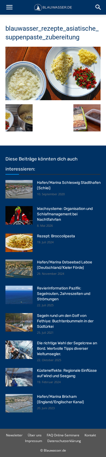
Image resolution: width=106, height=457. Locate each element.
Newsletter (14, 435)
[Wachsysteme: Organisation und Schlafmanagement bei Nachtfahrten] (19, 215)
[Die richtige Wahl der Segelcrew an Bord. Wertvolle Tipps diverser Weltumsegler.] (19, 350)
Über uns (35, 435)
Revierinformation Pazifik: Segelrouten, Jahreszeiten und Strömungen (63, 293)
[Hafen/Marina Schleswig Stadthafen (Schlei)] (19, 189)
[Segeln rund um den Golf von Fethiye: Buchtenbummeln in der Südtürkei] (19, 322)
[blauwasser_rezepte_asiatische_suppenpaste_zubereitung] (53, 98)
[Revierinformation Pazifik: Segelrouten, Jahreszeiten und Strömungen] (19, 295)
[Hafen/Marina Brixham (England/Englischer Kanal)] (19, 403)
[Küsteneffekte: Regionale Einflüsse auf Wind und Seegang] (19, 377)
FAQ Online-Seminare (63, 435)
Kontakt (90, 435)
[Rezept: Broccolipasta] (19, 243)
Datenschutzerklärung (64, 441)
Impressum (33, 441)
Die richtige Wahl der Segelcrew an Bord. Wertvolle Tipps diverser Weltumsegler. (67, 348)
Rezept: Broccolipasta (56, 236)
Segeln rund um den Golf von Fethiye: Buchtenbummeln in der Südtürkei (65, 321)
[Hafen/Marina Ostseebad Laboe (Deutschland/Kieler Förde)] (19, 269)
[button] (9, 7)
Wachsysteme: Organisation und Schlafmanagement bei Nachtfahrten (65, 214)
